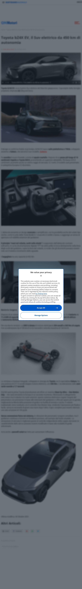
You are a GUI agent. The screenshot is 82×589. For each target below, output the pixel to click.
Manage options (41, 315)
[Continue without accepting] (41, 276)
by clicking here (41, 294)
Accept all (41, 308)
